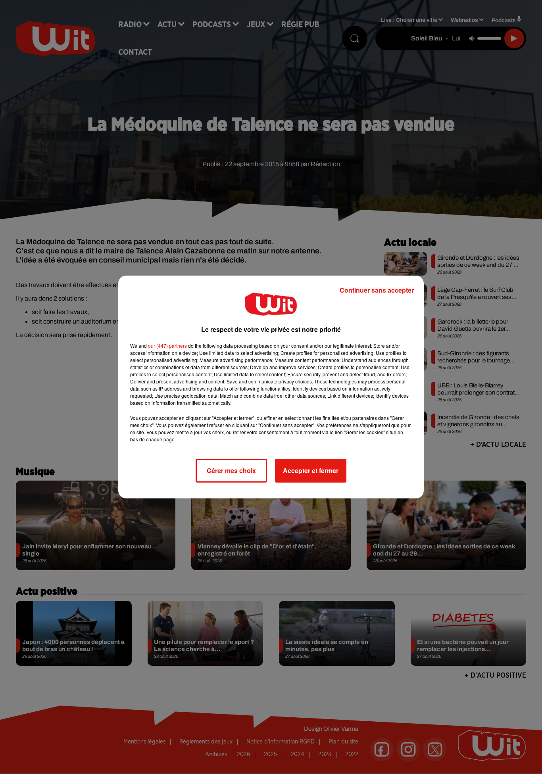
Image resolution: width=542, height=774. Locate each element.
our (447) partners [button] (167, 345)
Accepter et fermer (310, 470)
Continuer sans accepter (377, 290)
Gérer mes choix (231, 470)
